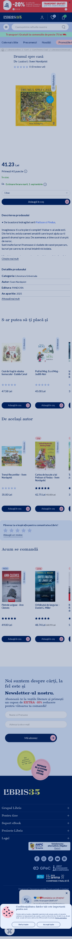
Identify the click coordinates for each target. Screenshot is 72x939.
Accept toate (48, 924)
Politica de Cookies (61, 918)
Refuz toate (23, 924)
